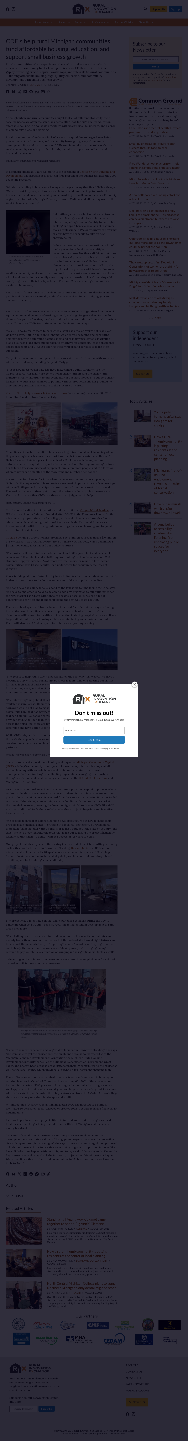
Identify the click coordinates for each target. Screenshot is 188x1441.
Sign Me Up (94, 739)
